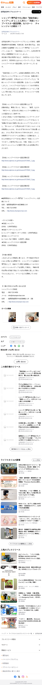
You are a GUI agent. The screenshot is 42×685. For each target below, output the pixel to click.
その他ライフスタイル (17, 341)
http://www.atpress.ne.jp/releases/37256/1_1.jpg (18, 161)
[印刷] (23, 346)
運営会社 (5, 655)
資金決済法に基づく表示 (11, 671)
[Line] (19, 346)
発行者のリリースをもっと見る (21, 449)
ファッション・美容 (28, 7)
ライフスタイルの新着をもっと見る (21, 544)
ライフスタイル (15, 337)
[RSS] (27, 677)
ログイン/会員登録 (34, 2)
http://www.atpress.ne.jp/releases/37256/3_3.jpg (18, 179)
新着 (2, 7)
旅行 (19, 7)
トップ (4, 633)
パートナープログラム (10, 659)
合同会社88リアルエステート (11, 31)
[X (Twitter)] (15, 346)
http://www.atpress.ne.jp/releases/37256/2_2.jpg (18, 170)
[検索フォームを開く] (24, 2)
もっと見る (36, 460)
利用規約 (5, 663)
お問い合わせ (21, 361)
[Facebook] (11, 346)
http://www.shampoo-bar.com (17, 211)
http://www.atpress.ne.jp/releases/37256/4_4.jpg (18, 189)
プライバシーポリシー (10, 667)
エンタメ (8, 7)
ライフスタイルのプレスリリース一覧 (20, 633)
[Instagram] (23, 677)
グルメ (15, 7)
